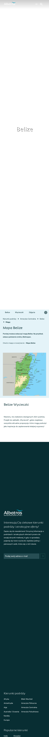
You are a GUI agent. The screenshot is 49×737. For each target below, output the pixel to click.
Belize (7, 312)
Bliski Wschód (26, 699)
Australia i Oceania (11, 712)
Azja (5, 707)
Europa (7, 720)
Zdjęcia (32, 312)
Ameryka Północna (29, 703)
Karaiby (7, 716)
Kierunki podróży (9, 319)
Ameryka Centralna (28, 319)
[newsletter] (42, 556)
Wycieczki (19, 312)
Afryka (6, 699)
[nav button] (45, 312)
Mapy (8, 322)
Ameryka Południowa (29, 712)
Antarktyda (8, 703)
